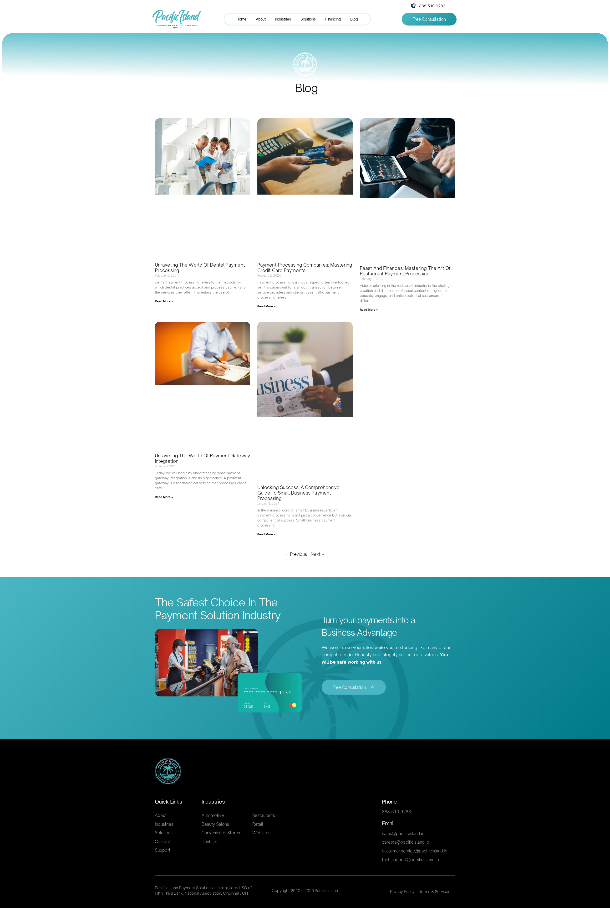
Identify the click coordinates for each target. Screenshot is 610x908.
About (261, 19)
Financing (333, 19)
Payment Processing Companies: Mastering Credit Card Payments (304, 267)
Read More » (164, 301)
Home (241, 19)
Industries (283, 19)
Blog (354, 19)
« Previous (296, 554)
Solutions (308, 19)
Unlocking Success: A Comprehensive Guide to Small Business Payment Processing (298, 493)
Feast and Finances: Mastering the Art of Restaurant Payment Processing (405, 271)
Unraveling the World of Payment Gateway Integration (202, 458)
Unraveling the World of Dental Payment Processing (200, 267)
